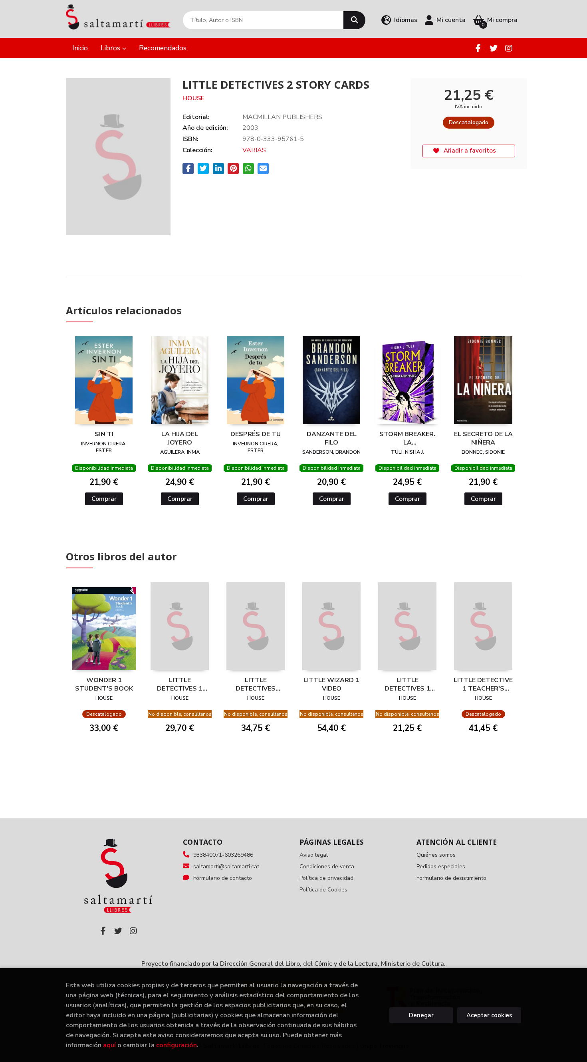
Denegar (421, 1015)
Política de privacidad (326, 878)
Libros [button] (111, 48)
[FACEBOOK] (478, 48)
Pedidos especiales (440, 866)
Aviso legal (313, 855)
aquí (109, 1045)
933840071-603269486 (223, 855)
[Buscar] (354, 20)
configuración (176, 1045)
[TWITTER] (493, 48)
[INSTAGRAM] (508, 48)
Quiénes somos (436, 855)
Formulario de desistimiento (451, 878)
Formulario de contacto (222, 878)
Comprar (104, 498)
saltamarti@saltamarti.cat (226, 866)
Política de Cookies (323, 889)
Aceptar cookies (489, 1015)
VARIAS (254, 150)
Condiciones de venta (326, 866)
